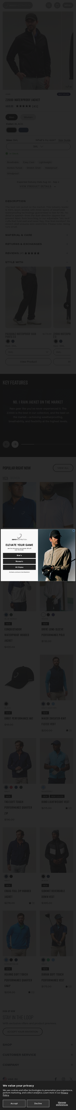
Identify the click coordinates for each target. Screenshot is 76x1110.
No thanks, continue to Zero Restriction (19, 572)
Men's (19, 555)
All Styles (19, 567)
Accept (14, 1103)
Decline (38, 1103)
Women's (19, 561)
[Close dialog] (74, 530)
